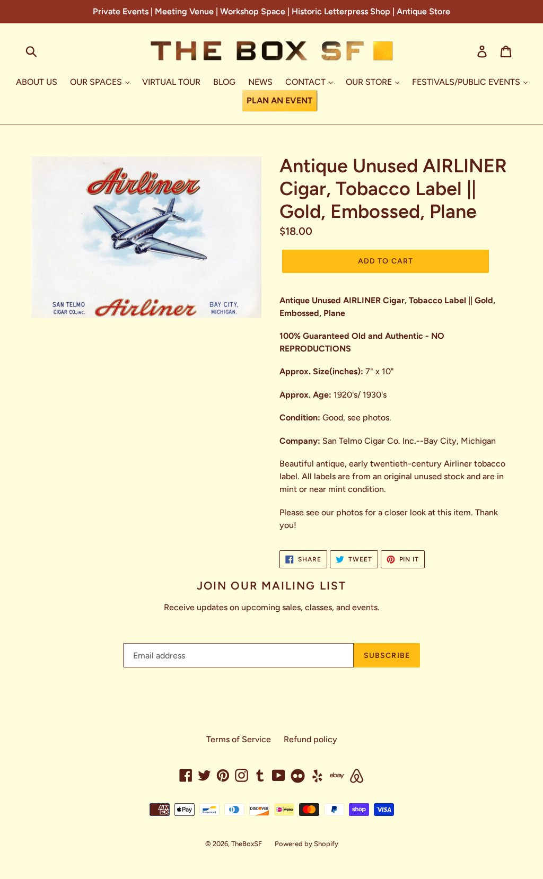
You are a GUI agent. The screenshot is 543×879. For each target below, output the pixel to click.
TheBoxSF (246, 844)
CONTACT (306, 82)
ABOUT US (36, 82)
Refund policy (310, 739)
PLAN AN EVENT (279, 100)
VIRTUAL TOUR (171, 82)
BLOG (224, 82)
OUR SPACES (97, 82)
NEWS (260, 82)
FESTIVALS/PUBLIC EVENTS (467, 82)
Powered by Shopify (306, 844)
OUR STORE (370, 82)
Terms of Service (238, 739)
